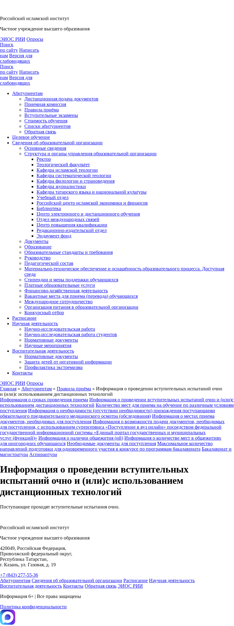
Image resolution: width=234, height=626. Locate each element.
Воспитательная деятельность (43, 350)
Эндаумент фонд (54, 235)
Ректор (44, 159)
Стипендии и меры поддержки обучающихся (71, 279)
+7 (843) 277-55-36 (19, 575)
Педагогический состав (48, 263)
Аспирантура (43, 454)
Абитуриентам (27, 93)
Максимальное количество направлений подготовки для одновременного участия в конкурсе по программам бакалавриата (106, 446)
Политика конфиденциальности (33, 606)
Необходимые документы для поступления (111, 443)
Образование (37, 246)
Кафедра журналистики (61, 186)
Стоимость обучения (45, 120)
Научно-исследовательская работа (59, 329)
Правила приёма (41, 109)
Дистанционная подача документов (61, 98)
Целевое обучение (31, 137)
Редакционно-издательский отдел (72, 230)
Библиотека (49, 208)
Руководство (37, 257)
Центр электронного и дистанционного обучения (88, 213)
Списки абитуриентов (47, 126)
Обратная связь (40, 131)
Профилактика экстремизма (53, 367)
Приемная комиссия (45, 104)
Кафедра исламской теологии (67, 170)
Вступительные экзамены (51, 115)
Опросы (35, 39)
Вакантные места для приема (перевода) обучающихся (81, 296)
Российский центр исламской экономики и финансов (92, 203)
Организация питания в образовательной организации (81, 307)
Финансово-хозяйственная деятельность (66, 290)
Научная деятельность (35, 323)
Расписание (24, 318)
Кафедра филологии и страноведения (76, 181)
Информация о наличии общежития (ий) (80, 438)
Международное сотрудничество (58, 301)
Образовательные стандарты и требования (68, 252)
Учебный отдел (53, 197)
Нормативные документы (51, 340)
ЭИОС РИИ (12, 39)
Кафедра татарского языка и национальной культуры (92, 192)
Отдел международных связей (68, 219)
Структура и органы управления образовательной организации (90, 153)
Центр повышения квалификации (72, 224)
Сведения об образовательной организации (57, 142)
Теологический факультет (63, 164)
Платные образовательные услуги (59, 285)
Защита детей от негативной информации (68, 361)
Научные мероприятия (47, 345)
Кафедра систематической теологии (74, 175)
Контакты (22, 372)
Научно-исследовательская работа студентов (70, 334)
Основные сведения (45, 148)
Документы (36, 241)
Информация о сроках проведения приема (44, 399)
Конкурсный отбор (44, 312)
